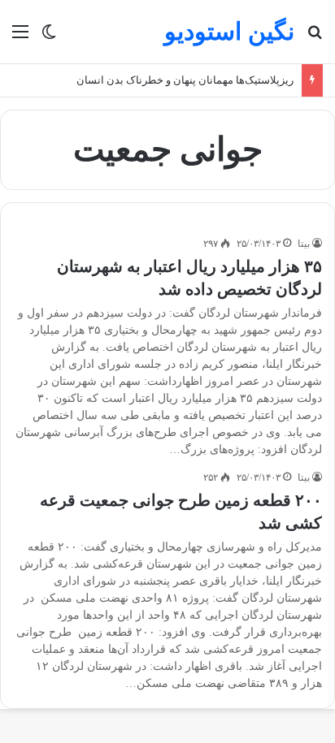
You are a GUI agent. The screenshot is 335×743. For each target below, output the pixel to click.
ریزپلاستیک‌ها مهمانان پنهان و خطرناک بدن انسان (185, 80)
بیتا (304, 243)
